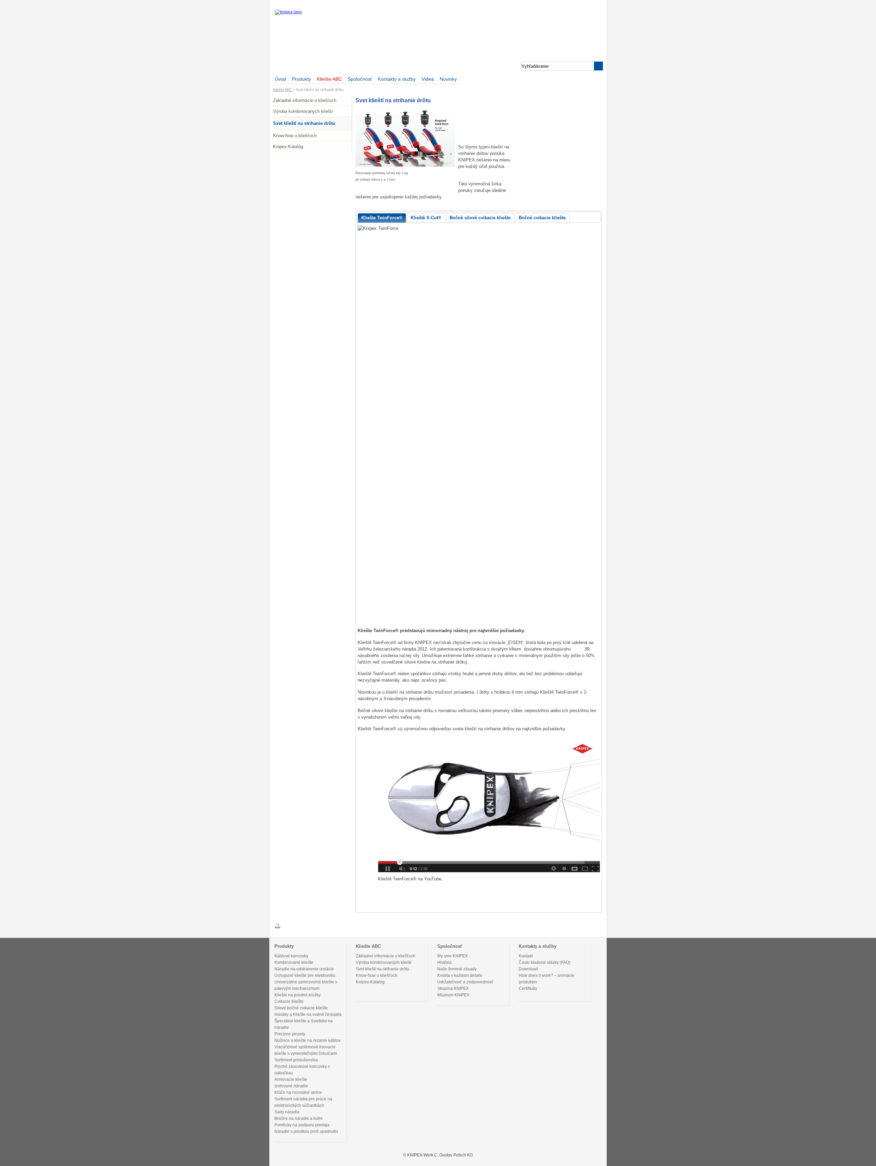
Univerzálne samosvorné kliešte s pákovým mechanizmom (305, 985)
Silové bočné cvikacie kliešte (301, 1008)
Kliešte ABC (329, 79)
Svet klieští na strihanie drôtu (304, 123)
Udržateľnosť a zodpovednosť (465, 982)
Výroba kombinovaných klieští (303, 111)
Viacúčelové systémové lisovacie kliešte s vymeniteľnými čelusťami (305, 1050)
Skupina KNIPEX (453, 988)
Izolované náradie (291, 1086)
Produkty (301, 79)
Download (528, 969)
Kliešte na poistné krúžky (297, 995)
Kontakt (526, 956)
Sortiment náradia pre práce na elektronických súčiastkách (303, 1102)
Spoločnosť (360, 79)
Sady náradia (286, 1112)
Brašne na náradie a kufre (298, 1118)
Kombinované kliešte (293, 962)
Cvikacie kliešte (289, 1001)
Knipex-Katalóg (288, 146)
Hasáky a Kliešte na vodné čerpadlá (308, 1014)
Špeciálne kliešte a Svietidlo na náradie (303, 1024)
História (444, 962)
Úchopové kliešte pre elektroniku (304, 975)
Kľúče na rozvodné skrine (298, 1092)
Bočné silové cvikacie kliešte (480, 217)
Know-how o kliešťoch (295, 135)
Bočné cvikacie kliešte (542, 217)
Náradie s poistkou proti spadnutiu (306, 1131)
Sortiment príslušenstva (296, 1060)
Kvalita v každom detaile (459, 975)
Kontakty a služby (397, 79)
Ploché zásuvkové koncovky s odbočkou (302, 1069)
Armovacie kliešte (290, 1079)
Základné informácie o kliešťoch (304, 100)
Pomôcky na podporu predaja (302, 1125)
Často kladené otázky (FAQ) (544, 962)
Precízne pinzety (289, 1034)
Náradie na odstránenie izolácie (304, 969)
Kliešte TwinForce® (381, 217)
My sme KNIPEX (452, 956)
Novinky (448, 79)
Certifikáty (528, 988)
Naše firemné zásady (457, 969)
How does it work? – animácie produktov (547, 978)
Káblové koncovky (291, 956)
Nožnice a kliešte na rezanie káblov (307, 1040)
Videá (428, 79)
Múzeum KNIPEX (453, 995)
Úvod (280, 79)
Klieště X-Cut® (426, 217)
